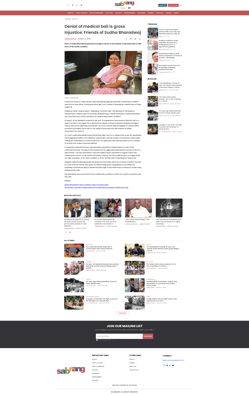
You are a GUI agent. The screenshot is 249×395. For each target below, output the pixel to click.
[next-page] (70, 232)
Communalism (163, 72)
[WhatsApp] (77, 5)
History (150, 119)
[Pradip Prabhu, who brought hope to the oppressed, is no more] (135, 303)
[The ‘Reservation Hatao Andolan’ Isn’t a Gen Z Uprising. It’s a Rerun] (153, 101)
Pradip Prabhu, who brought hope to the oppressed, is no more (162, 300)
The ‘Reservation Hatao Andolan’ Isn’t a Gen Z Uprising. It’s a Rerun (170, 99)
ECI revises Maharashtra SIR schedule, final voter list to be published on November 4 (105, 222)
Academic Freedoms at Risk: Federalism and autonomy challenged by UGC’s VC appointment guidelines (168, 44)
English (123, 8)
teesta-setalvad (164, 115)
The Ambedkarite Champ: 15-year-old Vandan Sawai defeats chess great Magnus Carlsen (170, 85)
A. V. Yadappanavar (165, 131)
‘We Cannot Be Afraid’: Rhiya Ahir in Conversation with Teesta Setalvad (99, 248)
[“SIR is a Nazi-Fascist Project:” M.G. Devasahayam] (138, 208)
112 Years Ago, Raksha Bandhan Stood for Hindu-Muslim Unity (170, 112)
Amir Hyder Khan (164, 104)
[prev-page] (66, 232)
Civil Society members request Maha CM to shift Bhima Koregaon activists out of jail (96, 187)
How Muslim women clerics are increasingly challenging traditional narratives (169, 67)
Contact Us (173, 5)
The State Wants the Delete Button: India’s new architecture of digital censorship (169, 222)
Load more (122, 313)
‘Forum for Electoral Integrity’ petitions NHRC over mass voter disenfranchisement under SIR (169, 32)
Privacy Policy (113, 340)
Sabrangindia (70, 39)
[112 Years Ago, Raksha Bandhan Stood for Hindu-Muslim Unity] (153, 115)
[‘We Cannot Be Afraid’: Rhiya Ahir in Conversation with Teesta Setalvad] (74, 251)
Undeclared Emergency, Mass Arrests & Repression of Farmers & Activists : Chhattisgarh (170, 56)
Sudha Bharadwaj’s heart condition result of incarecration (87, 185)
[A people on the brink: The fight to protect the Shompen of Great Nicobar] (153, 129)
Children (88, 262)
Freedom (68, 19)
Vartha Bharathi (131, 224)
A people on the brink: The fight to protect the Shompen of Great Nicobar (170, 127)
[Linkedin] (135, 39)
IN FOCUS (152, 79)
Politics (75, 19)
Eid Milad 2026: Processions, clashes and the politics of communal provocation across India (162, 283)
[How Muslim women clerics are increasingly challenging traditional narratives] (153, 69)
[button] (180, 5)
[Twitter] (72, 5)
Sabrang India (90, 270)
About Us (163, 5)
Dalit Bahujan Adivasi (152, 133)
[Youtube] (81, 5)
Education (162, 49)
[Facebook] (68, 5)
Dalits (150, 91)
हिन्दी (129, 8)
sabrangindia (163, 90)
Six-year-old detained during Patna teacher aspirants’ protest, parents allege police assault (102, 266)
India (160, 36)
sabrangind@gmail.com (175, 360)
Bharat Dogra (151, 303)
